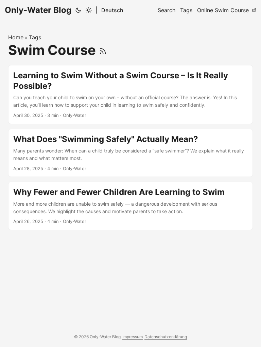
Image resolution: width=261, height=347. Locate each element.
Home (15, 37)
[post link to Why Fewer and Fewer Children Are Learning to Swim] (130, 206)
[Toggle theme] (83, 10)
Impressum (132, 336)
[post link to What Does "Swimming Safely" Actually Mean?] (130, 153)
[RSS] (103, 50)
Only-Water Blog (38, 10)
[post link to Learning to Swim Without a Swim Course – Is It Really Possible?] (130, 94)
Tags (35, 37)
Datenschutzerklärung (165, 336)
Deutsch (112, 10)
